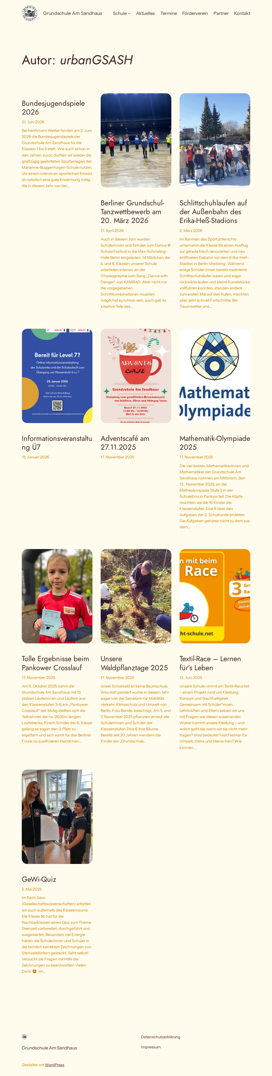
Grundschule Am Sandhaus (72, 13)
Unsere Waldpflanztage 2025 (134, 663)
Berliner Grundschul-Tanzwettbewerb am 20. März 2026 (132, 212)
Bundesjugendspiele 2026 (53, 107)
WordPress (54, 1064)
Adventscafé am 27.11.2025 (125, 443)
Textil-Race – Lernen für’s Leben (210, 663)
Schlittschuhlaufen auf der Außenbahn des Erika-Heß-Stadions (213, 212)
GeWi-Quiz (39, 879)
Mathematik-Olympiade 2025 (215, 443)
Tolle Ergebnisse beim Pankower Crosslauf (55, 663)
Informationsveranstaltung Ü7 (57, 443)
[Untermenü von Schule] (129, 13)
